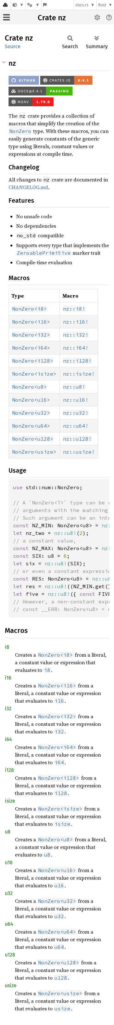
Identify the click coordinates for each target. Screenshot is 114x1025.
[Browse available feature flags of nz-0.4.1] (44, 5)
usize (10, 985)
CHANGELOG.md (28, 187)
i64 (8, 739)
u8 (7, 832)
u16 (9, 862)
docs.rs (81, 5)
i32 (8, 709)
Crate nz (52, 17)
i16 (8, 678)
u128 (10, 955)
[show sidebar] (6, 17)
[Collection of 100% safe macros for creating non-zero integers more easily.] (18, 5)
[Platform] (33, 5)
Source (13, 46)
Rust (102, 5)
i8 (7, 647)
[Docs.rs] (5, 5)
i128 (9, 770)
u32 (9, 893)
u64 (9, 924)
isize (10, 801)
